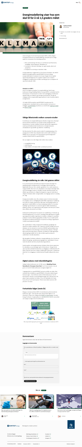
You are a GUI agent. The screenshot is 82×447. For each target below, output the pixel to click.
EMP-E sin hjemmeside (47, 295)
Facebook (47, 434)
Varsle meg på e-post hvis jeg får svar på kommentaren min (35, 361)
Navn (25, 364)
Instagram (47, 438)
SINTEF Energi (28, 107)
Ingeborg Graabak (54, 105)
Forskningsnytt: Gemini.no (32, 438)
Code (26, 352)
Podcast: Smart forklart (31, 436)
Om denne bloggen (11, 434)
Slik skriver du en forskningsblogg (14, 436)
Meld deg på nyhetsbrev (31, 434)
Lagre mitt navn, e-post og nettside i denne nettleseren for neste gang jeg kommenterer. (39, 377)
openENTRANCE (32, 105)
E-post (25, 370)
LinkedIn (47, 436)
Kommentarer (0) (63, 38)
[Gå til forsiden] (13, 426)
